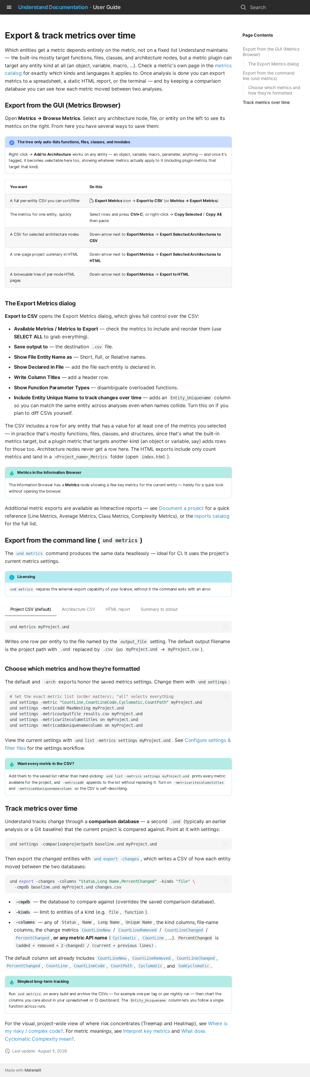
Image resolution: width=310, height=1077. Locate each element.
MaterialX (33, 1070)
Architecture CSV (78, 609)
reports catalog (211, 516)
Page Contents (257, 35)
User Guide (107, 7)
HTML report (118, 609)
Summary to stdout (159, 609)
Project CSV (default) (30, 609)
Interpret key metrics (146, 1031)
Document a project (181, 508)
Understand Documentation (53, 7)
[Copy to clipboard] (225, 626)
